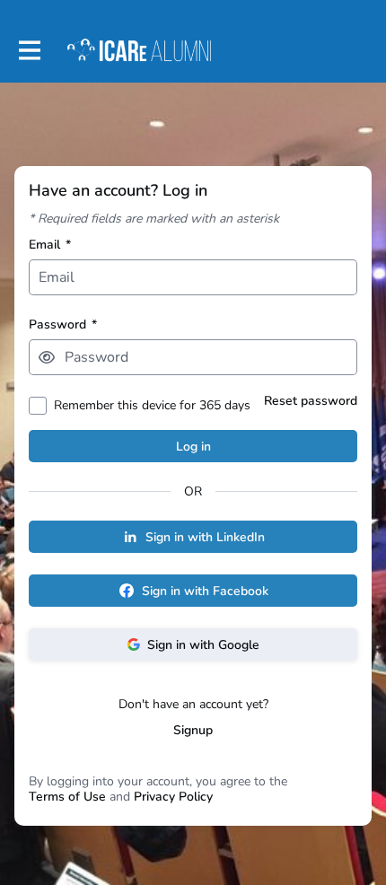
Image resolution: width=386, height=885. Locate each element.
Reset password (310, 400)
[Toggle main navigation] (28, 50)
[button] (46, 357)
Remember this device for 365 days (152, 405)
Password (63, 324)
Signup (193, 730)
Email (50, 244)
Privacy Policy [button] (173, 796)
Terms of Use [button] (67, 796)
